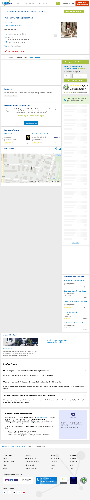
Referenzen (54, 461)
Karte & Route (35, 57)
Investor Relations (8, 461)
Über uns (6, 458)
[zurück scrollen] (2, 57)
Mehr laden (75, 243)
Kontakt (53, 465)
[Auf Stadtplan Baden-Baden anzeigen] (60, 148)
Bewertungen (22, 57)
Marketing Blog (55, 458)
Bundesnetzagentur (43, 417)
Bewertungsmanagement (32, 461)
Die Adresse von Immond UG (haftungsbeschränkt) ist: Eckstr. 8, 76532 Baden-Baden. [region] (28, 375)
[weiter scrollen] (87, 57)
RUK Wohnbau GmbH (71, 312)
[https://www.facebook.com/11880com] (5, 492)
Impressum (73, 458)
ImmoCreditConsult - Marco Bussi (43, 134)
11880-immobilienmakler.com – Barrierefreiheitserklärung (58, 341)
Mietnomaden (8, 349)
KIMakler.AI (8, 134)
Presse (5, 468)
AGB (71, 465)
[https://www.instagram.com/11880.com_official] (9, 492)
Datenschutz (74, 461)
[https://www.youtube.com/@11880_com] (24, 492)
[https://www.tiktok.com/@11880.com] (14, 492)
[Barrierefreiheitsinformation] (70, 3)
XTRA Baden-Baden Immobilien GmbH (75, 280)
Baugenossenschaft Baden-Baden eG (75, 291)
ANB (71, 468)
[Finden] (58, 3)
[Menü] (73, 3)
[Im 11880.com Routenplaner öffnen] (56, 148)
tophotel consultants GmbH (73, 323)
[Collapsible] (85, 370)
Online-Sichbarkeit (30, 458)
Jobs (4, 465)
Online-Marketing (30, 465)
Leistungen (10, 57)
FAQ (52, 468)
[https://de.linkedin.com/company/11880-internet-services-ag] (19, 492)
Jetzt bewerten (31, 123)
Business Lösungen (31, 468)
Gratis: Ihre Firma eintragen (82, 3)
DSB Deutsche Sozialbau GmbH (74, 301)
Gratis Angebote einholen (73, 11)
